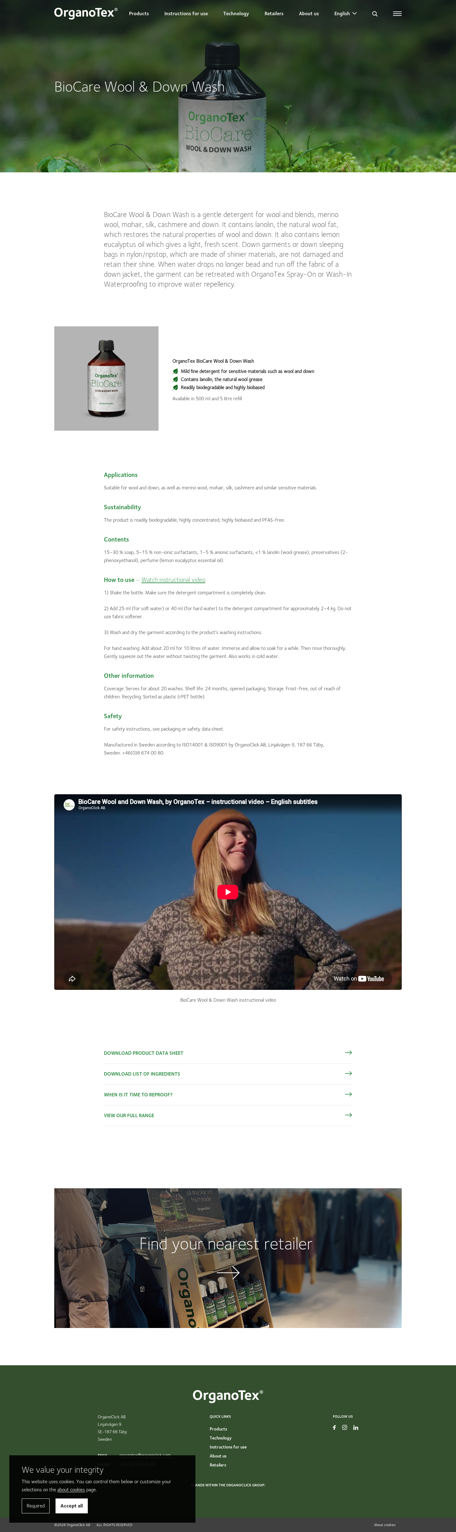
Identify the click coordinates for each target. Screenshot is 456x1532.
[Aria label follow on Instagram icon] (344, 1427)
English (342, 13)
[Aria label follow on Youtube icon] (334, 1427)
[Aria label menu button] (397, 14)
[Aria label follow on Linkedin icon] (355, 1427)
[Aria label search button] (375, 14)
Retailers (274, 13)
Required (36, 1506)
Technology (236, 13)
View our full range (129, 1115)
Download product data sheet (143, 1053)
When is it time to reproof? (138, 1095)
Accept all (71, 1506)
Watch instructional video (173, 579)
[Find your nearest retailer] (228, 1258)
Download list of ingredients (142, 1074)
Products (139, 13)
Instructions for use (186, 13)
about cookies (71, 1490)
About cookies (385, 1524)
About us (309, 13)
